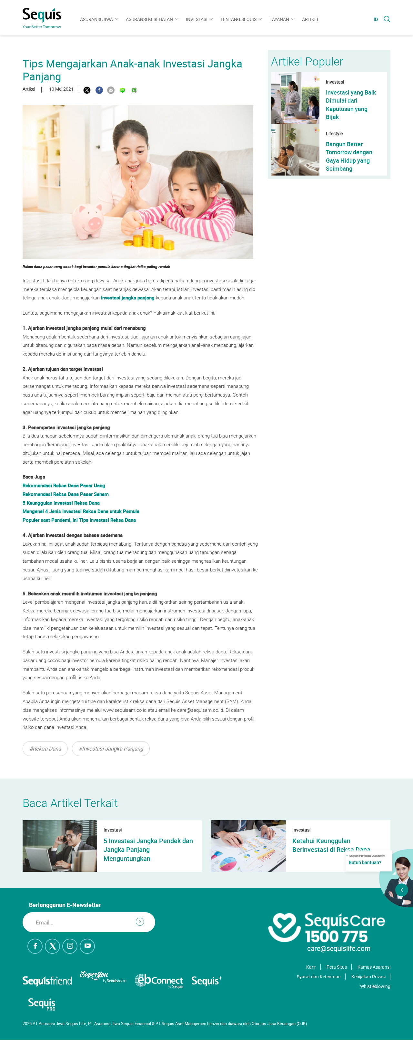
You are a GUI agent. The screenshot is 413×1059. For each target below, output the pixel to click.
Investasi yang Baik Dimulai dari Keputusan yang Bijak (351, 104)
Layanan (279, 19)
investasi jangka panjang (128, 297)
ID (376, 19)
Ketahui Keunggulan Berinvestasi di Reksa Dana (331, 845)
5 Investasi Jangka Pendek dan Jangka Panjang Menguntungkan (148, 849)
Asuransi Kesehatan (149, 19)
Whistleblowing (375, 986)
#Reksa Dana (45, 748)
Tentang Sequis (238, 19)
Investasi (196, 19)
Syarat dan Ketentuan (319, 976)
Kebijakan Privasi (368, 976)
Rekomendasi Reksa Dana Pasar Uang (64, 485)
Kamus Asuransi (374, 967)
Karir (311, 967)
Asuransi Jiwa (96, 19)
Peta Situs (337, 967)
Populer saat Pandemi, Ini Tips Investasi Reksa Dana (79, 520)
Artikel (310, 19)
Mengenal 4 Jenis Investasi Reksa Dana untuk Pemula (81, 511)
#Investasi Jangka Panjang (111, 748)
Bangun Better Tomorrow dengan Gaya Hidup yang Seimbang (349, 156)
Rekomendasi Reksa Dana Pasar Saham (66, 494)
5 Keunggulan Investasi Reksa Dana (61, 502)
